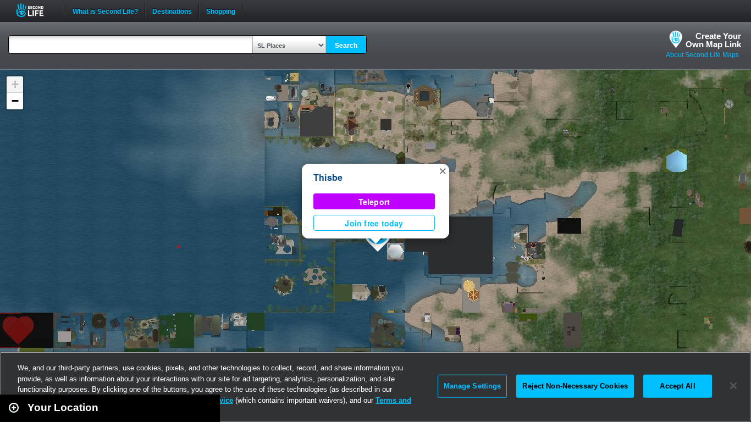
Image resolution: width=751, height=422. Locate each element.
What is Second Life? (105, 10)
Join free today (374, 223)
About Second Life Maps (702, 55)
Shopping (220, 10)
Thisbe (328, 177)
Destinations (172, 10)
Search (346, 45)
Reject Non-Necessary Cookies (575, 386)
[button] (442, 170)
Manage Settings (472, 386)
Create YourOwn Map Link (713, 40)
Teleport (374, 201)
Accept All (677, 386)
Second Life (36, 10)
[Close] (733, 386)
